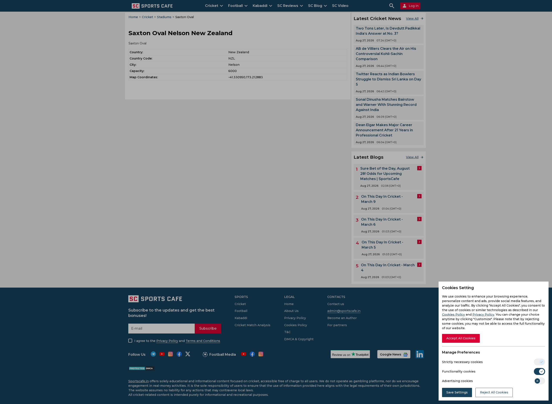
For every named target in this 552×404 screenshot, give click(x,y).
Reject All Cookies (494, 392)
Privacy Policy (483, 314)
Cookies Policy (453, 314)
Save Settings (457, 392)
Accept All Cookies (460, 338)
